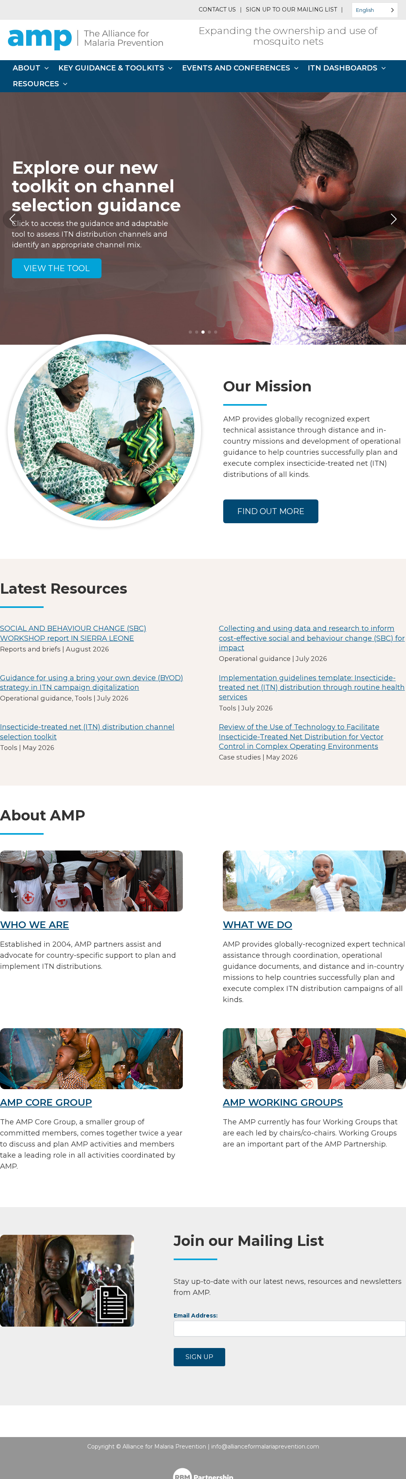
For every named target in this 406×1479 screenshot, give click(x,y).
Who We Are (34, 924)
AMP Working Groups (283, 1102)
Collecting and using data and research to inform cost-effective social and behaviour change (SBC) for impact (312, 638)
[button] (44, 68)
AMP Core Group (46, 1102)
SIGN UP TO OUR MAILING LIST (291, 9)
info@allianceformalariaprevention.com (265, 1446)
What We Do (257, 924)
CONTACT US (217, 9)
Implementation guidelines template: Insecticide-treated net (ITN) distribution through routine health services (312, 688)
